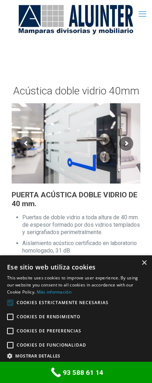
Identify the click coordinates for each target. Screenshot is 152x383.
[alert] (76, 319)
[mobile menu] (142, 14)
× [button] (144, 263)
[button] (76, 356)
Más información (54, 292)
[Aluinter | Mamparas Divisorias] (76, 19)
